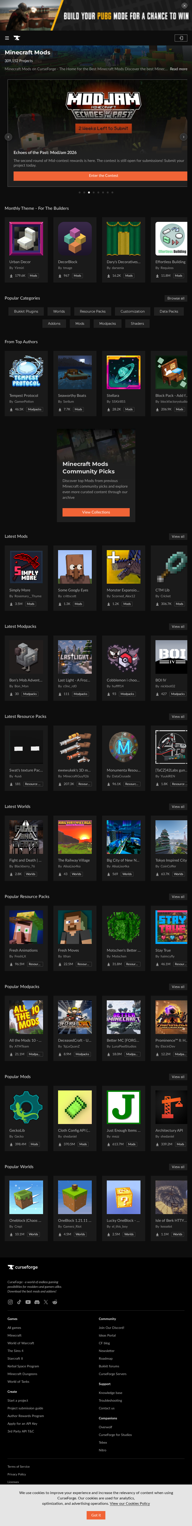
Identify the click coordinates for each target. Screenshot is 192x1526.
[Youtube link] (28, 1302)
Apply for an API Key (22, 1423)
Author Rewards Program (25, 1416)
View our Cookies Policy (130, 1503)
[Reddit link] (55, 1302)
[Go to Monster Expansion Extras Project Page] (123, 578)
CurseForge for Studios (115, 1435)
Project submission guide (25, 1408)
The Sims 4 (15, 1351)
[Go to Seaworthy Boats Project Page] (74, 383)
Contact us (106, 1408)
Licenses (13, 1482)
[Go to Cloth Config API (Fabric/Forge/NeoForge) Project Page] (74, 1118)
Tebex (103, 1442)
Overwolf (105, 1427)
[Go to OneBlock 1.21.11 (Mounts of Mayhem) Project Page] (74, 1208)
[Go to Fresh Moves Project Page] (74, 938)
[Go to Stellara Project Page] (123, 383)
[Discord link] (37, 1302)
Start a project (17, 1400)
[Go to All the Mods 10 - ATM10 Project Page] (26, 1028)
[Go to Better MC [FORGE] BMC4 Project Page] (123, 1028)
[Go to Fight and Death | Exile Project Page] (26, 848)
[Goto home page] (17, 38)
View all (178, 536)
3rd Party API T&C (20, 1431)
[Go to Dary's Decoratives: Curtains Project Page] (123, 250)
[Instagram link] (10, 1302)
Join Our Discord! (111, 1328)
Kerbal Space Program (23, 1366)
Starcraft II (15, 1358)
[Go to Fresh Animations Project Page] (26, 938)
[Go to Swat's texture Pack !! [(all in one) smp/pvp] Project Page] (26, 758)
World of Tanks (18, 1381)
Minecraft (14, 1335)
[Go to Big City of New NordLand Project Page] (123, 848)
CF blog (104, 1343)
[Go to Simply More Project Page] (26, 578)
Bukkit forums (109, 1366)
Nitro (102, 1450)
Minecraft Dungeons (22, 1374)
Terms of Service (18, 1466)
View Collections (96, 512)
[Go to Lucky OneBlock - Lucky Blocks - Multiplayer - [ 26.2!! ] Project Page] (123, 1208)
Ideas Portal (107, 1335)
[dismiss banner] (184, 5)
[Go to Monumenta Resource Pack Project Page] (123, 758)
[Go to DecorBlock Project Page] (74, 250)
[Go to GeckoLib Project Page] (26, 1118)
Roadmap (106, 1358)
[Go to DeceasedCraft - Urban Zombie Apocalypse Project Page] (74, 1028)
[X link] (46, 1302)
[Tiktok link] (19, 1302)
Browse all (176, 298)
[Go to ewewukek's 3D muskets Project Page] (74, 758)
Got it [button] (96, 1515)
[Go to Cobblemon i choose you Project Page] (123, 668)
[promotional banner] (96, 15)
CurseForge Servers (112, 1374)
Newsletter (106, 1351)
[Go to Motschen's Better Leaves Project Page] (123, 938)
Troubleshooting (110, 1400)
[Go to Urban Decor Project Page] (26, 250)
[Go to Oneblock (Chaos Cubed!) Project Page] (26, 1208)
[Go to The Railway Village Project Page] (74, 848)
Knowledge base (110, 1393)
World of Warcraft (20, 1343)
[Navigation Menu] (7, 38)
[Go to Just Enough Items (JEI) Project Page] (123, 1118)
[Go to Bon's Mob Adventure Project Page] (26, 668)
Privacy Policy (16, 1474)
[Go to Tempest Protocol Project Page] (26, 383)
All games (14, 1328)
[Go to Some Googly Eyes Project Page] (74, 578)
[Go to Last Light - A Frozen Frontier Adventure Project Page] (74, 668)
